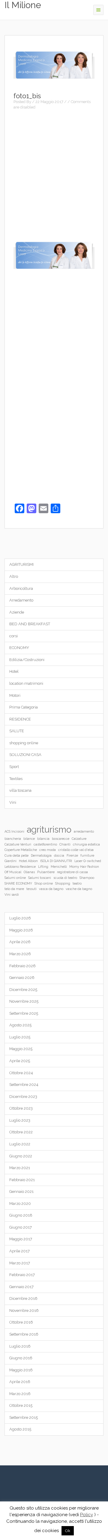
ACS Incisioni (14, 831)
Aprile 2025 (19, 1061)
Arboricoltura (21, 588)
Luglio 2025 (19, 1037)
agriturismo (49, 829)
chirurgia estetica (86, 844)
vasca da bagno (51, 889)
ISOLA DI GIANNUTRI (56, 861)
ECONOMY (19, 647)
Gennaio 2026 (21, 977)
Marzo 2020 (20, 1203)
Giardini (10, 861)
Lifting (43, 866)
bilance (29, 838)
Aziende (16, 612)
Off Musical (12, 872)
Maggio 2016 (21, 1370)
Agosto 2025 (20, 1025)
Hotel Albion (28, 861)
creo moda (47, 850)
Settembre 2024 (23, 1084)
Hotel (14, 671)
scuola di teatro (65, 877)
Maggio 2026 (21, 930)
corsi (13, 636)
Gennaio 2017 (21, 1287)
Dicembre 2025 (23, 989)
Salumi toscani (39, 877)
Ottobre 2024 (21, 1073)
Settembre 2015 (23, 1417)
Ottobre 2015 (20, 1405)
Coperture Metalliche (20, 850)
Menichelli (59, 866)
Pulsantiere (46, 872)
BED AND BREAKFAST (29, 624)
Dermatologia (41, 855)
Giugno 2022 (20, 1156)
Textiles (15, 778)
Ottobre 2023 (21, 1108)
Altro (13, 576)
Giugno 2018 (20, 1215)
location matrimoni (26, 683)
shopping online (23, 743)
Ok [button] (67, 1530)
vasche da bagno (79, 889)
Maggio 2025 (20, 1049)
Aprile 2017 (19, 1251)
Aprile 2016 (19, 1381)
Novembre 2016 (24, 1310)
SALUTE (16, 731)
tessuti (31, 889)
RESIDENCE (20, 719)
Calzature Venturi (17, 844)
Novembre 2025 (23, 1001)
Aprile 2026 (20, 942)
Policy (86, 1514)
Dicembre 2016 (23, 1298)
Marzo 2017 (19, 1263)
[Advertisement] (54, 171)
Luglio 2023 (19, 1120)
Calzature (79, 838)
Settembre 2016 (23, 1334)
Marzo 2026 (20, 954)
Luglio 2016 (20, 1346)
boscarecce (60, 838)
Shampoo (87, 877)
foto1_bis (27, 96)
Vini (12, 802)
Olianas (29, 872)
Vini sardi (11, 894)
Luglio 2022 (19, 1144)
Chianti (64, 844)
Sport (14, 766)
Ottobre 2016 (21, 1322)
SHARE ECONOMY (18, 883)
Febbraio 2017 (22, 1274)
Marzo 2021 (19, 1168)
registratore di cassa (72, 872)
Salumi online (15, 877)
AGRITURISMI (21, 564)
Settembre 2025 (23, 1013)
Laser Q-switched (87, 861)
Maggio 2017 (20, 1239)
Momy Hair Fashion (84, 866)
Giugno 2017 (20, 1227)
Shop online (43, 883)
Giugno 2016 (20, 1358)
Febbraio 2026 (22, 966)
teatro (77, 883)
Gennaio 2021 (21, 1191)
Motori (14, 695)
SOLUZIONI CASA (25, 754)
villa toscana (20, 790)
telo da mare (14, 889)
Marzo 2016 (20, 1393)
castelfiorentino (45, 844)
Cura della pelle (16, 855)
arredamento (84, 831)
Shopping (62, 883)
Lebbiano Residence (20, 866)
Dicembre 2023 (23, 1096)
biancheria (12, 838)
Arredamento (21, 600)
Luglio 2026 (20, 918)
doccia (59, 855)
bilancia (43, 838)
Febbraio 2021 (22, 1180)
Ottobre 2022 (21, 1132)
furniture (87, 855)
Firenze (72, 855)
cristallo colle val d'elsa (76, 850)
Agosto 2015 (20, 1429)
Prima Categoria (23, 707)
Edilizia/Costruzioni (26, 659)
